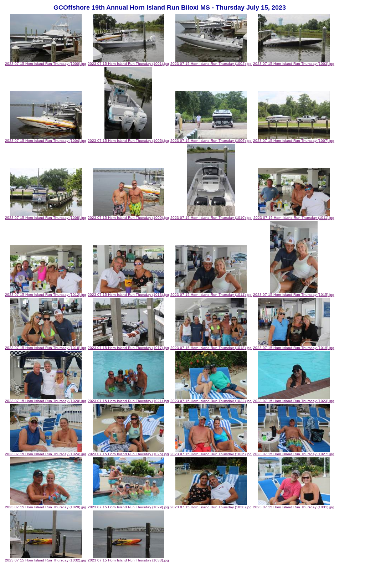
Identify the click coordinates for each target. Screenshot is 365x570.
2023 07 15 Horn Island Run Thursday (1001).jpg (128, 64)
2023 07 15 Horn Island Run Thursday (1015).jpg (293, 295)
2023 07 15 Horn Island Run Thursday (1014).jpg (211, 295)
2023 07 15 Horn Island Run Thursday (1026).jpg (211, 454)
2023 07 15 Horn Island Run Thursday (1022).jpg (211, 401)
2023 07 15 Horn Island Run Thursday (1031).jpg (293, 507)
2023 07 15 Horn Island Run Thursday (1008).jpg (45, 218)
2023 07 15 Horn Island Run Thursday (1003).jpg (293, 64)
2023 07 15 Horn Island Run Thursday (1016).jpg (45, 348)
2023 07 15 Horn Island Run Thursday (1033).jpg (128, 560)
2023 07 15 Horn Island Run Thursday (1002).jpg (211, 64)
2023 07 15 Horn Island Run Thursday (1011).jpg (293, 218)
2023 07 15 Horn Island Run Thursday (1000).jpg (45, 64)
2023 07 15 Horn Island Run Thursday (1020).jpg (45, 401)
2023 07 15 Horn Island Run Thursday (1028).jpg (45, 507)
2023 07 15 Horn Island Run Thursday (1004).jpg (45, 141)
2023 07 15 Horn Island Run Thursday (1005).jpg (128, 141)
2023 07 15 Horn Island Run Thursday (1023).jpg (293, 401)
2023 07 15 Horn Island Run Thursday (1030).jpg (211, 507)
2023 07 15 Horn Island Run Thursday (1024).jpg (45, 454)
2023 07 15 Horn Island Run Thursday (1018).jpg (211, 348)
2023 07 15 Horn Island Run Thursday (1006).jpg (211, 141)
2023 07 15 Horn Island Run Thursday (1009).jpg (128, 218)
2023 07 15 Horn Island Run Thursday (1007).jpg (293, 141)
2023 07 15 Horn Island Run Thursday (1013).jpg (128, 295)
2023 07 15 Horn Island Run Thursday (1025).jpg (128, 454)
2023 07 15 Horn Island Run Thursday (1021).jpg (128, 401)
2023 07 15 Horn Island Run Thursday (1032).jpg (45, 560)
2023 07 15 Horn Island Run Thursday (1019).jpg (293, 348)
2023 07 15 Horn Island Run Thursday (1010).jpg (211, 218)
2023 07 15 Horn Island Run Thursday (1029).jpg (128, 507)
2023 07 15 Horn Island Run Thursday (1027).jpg (293, 454)
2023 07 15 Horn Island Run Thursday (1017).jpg (128, 348)
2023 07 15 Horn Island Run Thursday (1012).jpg (45, 295)
